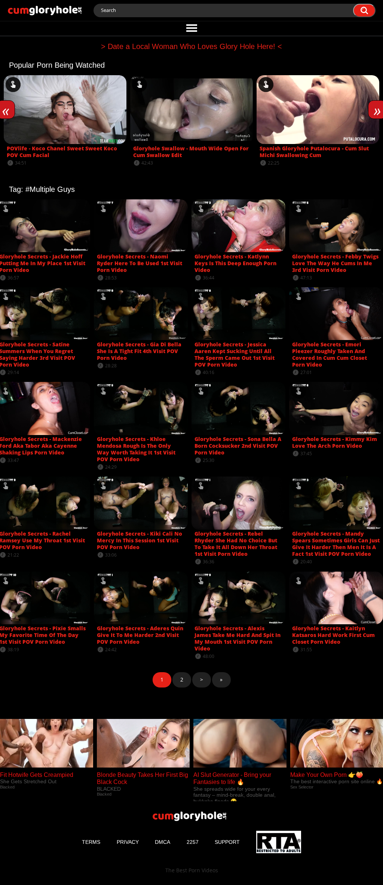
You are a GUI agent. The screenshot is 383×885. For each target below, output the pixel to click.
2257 (193, 842)
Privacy (128, 842)
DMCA (162, 842)
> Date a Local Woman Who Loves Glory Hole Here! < (191, 46)
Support (227, 842)
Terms (91, 842)
